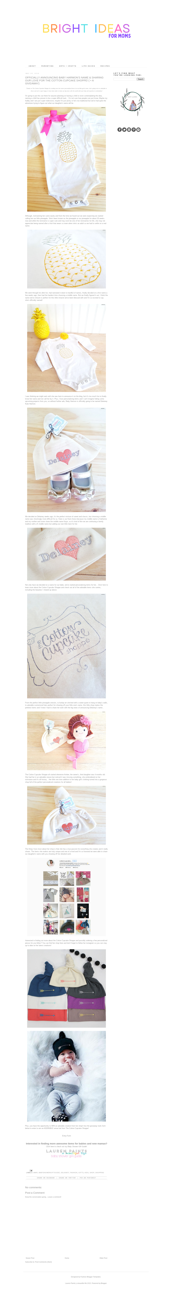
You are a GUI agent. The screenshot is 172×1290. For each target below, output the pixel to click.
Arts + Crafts (67, 66)
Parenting (48, 66)
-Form (68, 1136)
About (32, 66)
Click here (102, 585)
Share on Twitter (67, 1178)
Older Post (103, 1258)
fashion (73, 1172)
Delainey (65, 1172)
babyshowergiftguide (49, 1172)
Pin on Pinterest (88, 1178)
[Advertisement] (134, 153)
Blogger (104, 1283)
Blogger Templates (94, 1277)
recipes (105, 66)
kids (87, 1172)
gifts (81, 1172)
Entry (64, 1136)
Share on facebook (46, 1178)
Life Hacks (88, 66)
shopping (99, 1172)
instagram (90, 943)
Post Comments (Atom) (43, 1262)
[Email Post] (31, 1170)
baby (35, 1172)
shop (92, 1172)
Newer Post (30, 1258)
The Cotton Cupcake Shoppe (36, 775)
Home (67, 1258)
